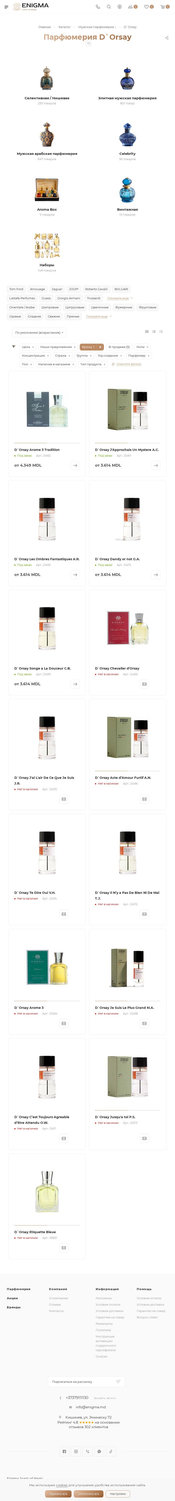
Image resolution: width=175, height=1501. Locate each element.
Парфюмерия (19, 1289)
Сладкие (34, 316)
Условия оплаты (108, 1304)
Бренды (14, 1307)
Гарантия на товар (110, 1317)
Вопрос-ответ (147, 1317)
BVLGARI (121, 289)
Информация (107, 1289)
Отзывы (55, 1304)
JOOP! (73, 289)
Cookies (101, 1356)
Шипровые (50, 307)
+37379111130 (77, 1398)
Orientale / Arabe (22, 307)
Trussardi (93, 298)
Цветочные (99, 307)
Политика (103, 1330)
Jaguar (57, 289)
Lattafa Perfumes (22, 298)
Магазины (104, 1298)
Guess (46, 298)
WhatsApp (99, 1451)
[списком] (154, 331)
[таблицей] (161, 331)
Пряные (73, 316)
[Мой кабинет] (120, 7)
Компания (58, 1289)
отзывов (76, 1427)
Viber (88, 1451)
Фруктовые (147, 307)
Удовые (15, 316)
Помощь (144, 1289)
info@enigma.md (91, 1407)
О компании (58, 1298)
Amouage (37, 289)
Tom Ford (16, 289)
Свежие (54, 316)
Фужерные (123, 307)
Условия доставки (109, 1311)
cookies (62, 1485)
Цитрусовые (74, 307)
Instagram (76, 1451)
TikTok (111, 1451)
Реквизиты (104, 1323)
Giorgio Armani (68, 298)
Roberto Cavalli (96, 289)
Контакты (56, 1311)
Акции (12, 1298)
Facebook (64, 1451)
